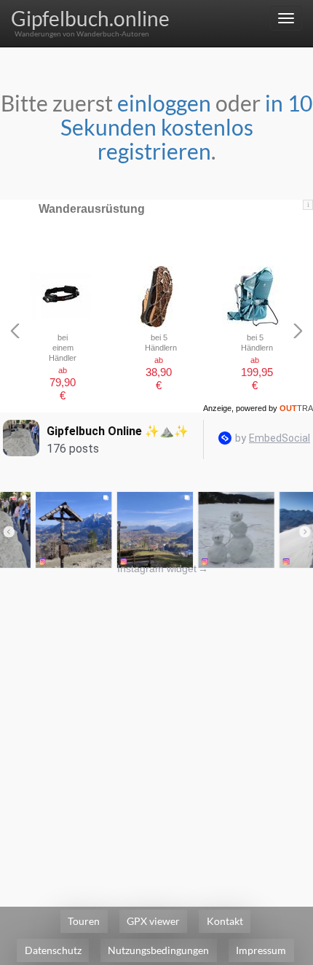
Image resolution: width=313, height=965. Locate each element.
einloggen (164, 103)
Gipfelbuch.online (90, 18)
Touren (84, 921)
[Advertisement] (156, 732)
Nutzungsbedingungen (158, 950)
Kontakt (225, 921)
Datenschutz (53, 950)
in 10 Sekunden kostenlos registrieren (186, 127)
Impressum (261, 950)
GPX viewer (153, 921)
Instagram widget (162, 568)
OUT (296, 408)
